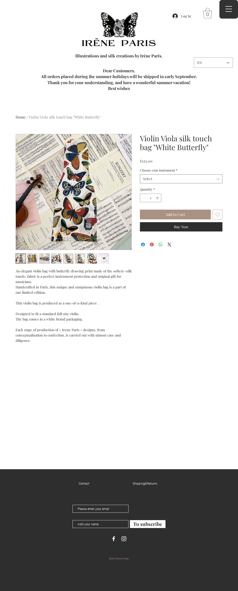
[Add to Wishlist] (217, 214)
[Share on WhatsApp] (160, 244)
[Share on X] (169, 244)
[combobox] (181, 178)
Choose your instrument (159, 170)
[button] (207, 13)
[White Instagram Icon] (124, 538)
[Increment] (158, 198)
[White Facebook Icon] (113, 538)
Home (21, 117)
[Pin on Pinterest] (152, 244)
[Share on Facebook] (143, 244)
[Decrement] (143, 198)
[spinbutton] (150, 198)
